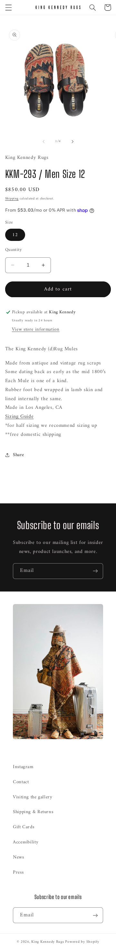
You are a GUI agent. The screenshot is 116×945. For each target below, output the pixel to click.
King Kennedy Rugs (47, 942)
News (18, 857)
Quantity (13, 250)
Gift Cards (23, 827)
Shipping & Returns (33, 812)
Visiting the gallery (33, 797)
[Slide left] (43, 141)
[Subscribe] (95, 571)
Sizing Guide (19, 416)
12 (15, 235)
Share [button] (18, 455)
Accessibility (25, 842)
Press (18, 872)
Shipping (12, 199)
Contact (21, 782)
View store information (36, 329)
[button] (8, 7)
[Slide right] (72, 141)
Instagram (23, 767)
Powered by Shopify (82, 942)
